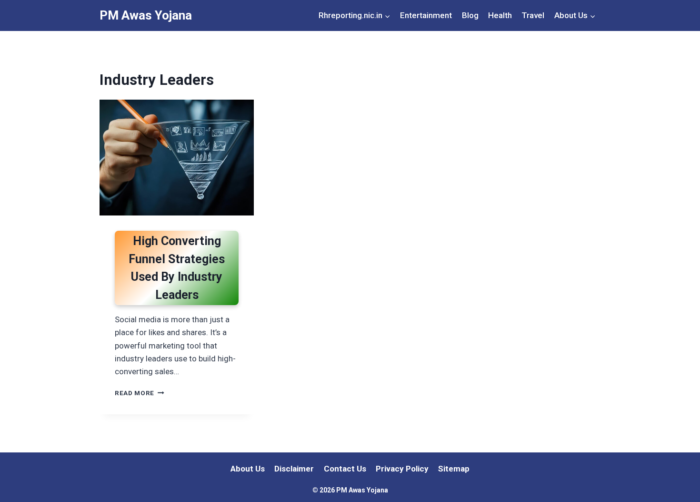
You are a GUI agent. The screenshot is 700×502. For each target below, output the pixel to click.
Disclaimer (294, 468)
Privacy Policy (402, 468)
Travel (532, 15)
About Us (247, 468)
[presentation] (177, 158)
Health (500, 15)
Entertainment (426, 15)
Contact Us (345, 468)
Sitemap (454, 468)
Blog (470, 15)
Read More (139, 393)
